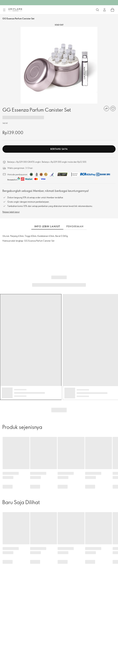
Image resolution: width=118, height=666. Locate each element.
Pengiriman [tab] (75, 226)
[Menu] (4, 10)
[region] (59, 65)
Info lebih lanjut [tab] (47, 226)
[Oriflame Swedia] (15, 9)
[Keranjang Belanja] (112, 10)
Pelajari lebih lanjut (11, 211)
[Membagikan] (106, 108)
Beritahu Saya (58, 148)
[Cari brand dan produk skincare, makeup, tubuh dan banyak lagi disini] (97, 10)
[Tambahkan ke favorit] (113, 108)
